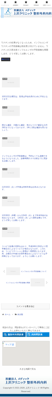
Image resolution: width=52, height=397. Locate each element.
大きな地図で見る (27, 369)
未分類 (6, 59)
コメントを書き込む (25, 306)
